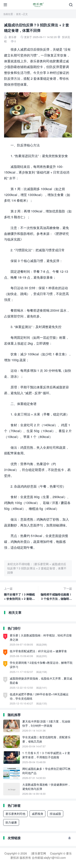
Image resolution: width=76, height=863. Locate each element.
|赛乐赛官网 (41, 564)
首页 (18, 14)
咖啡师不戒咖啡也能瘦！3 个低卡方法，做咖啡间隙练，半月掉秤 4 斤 (56, 593)
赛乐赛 (12, 37)
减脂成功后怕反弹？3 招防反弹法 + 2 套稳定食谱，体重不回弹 (36, 568)
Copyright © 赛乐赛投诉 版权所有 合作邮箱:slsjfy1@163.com (41, 855)
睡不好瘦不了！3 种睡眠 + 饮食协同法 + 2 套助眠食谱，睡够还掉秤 (19, 593)
